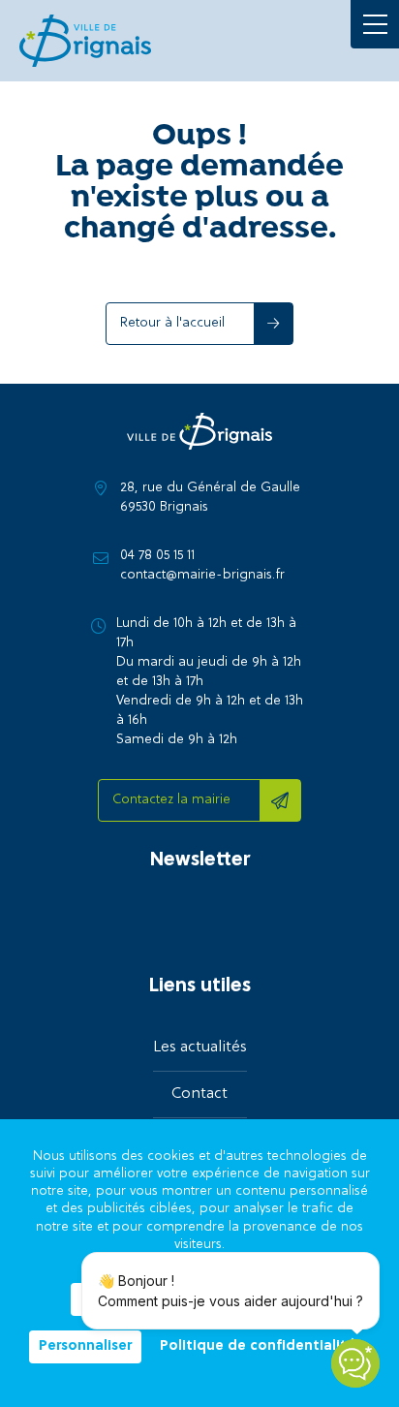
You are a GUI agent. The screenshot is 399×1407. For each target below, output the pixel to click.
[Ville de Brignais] (85, 41)
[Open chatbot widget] (355, 1363)
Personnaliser (85, 1346)
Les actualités (200, 1047)
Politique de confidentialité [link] (257, 1347)
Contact (199, 1094)
